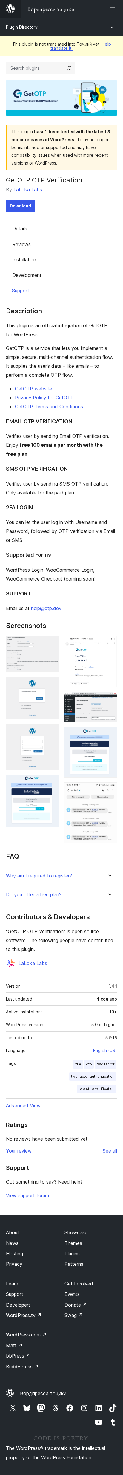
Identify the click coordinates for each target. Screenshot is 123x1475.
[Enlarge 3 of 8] (51, 732)
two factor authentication (93, 1076)
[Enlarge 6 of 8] (109, 700)
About (12, 1232)
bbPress (18, 1356)
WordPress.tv (23, 1315)
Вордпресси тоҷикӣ (43, 1393)
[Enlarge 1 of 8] (51, 644)
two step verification (97, 1088)
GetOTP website (33, 389)
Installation (24, 260)
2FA (78, 1064)
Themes (73, 1243)
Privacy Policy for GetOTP (44, 398)
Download (20, 205)
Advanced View (23, 1105)
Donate (75, 1305)
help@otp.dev (46, 608)
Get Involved (78, 1284)
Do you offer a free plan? (33, 894)
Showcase (75, 1232)
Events (72, 1294)
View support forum (27, 1195)
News (12, 1243)
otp (89, 1064)
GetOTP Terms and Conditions (49, 407)
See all (110, 1151)
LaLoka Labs (27, 190)
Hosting (14, 1254)
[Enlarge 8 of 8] (109, 790)
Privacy (14, 1264)
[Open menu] (113, 9)
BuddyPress (22, 1366)
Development (26, 275)
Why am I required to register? (39, 876)
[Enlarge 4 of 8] (51, 783)
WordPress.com (26, 1335)
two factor (106, 1064)
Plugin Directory (22, 27)
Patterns (73, 1264)
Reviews (21, 244)
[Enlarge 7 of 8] (109, 735)
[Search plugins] (69, 68)
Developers (18, 1305)
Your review (19, 1151)
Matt (14, 1345)
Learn (12, 1284)
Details (19, 229)
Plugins (72, 1254)
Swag (73, 1315)
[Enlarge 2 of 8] (51, 685)
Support (20, 291)
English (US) (105, 1050)
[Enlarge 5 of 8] (109, 644)
